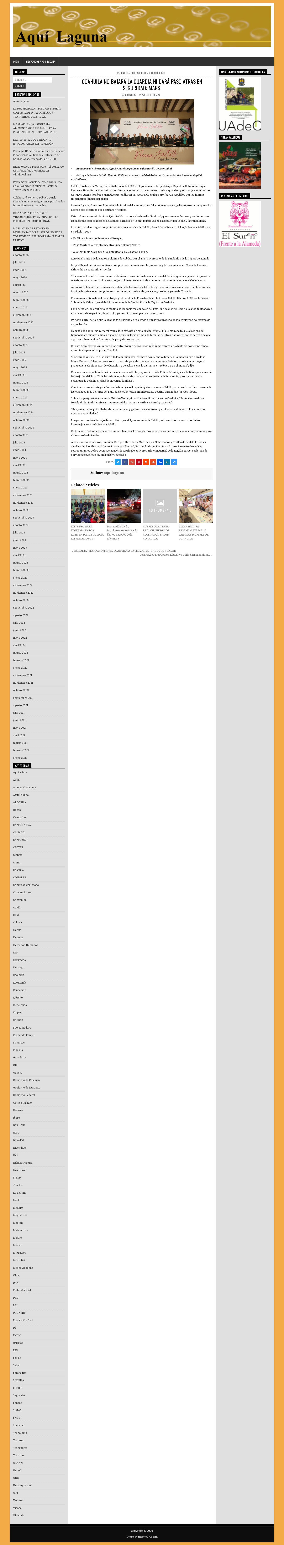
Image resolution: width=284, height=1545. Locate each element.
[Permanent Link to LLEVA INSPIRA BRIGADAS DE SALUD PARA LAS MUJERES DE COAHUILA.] (196, 506)
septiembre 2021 (23, 697)
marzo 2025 (20, 382)
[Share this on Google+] (132, 462)
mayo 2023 (20, 547)
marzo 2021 (20, 742)
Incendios (19, 1147)
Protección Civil (23, 1320)
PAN (16, 1282)
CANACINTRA (22, 825)
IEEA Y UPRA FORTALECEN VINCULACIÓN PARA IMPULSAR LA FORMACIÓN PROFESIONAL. (35, 217)
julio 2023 (19, 532)
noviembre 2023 (23, 502)
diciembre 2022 (22, 585)
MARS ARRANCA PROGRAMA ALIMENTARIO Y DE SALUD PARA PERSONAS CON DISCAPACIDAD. (34, 128)
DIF (15, 952)
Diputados (19, 960)
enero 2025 (20, 397)
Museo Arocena (23, 1267)
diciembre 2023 (22, 495)
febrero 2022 (21, 660)
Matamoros (20, 1230)
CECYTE (18, 847)
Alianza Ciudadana (24, 787)
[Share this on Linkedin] (167, 462)
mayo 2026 (20, 277)
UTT (15, 1492)
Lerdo (17, 1200)
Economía (19, 982)
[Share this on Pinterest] (139, 462)
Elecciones (20, 1005)
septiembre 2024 (23, 427)
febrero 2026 (21, 300)
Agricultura (20, 772)
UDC (16, 1478)
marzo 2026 (20, 292)
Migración (19, 1252)
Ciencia (17, 854)
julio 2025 (19, 352)
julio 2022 (19, 622)
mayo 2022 (20, 637)
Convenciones (22, 892)
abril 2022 (19, 645)
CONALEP (19, 877)
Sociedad (18, 1425)
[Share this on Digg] (160, 462)
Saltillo (17, 1357)
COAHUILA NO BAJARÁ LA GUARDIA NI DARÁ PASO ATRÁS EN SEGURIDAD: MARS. (142, 84)
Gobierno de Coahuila (142, 73)
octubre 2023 (21, 510)
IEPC (16, 1132)
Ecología (18, 975)
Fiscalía (18, 1050)
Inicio (16, 61)
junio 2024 (19, 450)
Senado (17, 1402)
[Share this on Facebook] (125, 462)
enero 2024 (20, 487)
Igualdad (18, 1140)
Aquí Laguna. (21, 101)
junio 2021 (19, 720)
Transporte (20, 1447)
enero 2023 (20, 577)
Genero (17, 1072)
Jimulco (18, 1185)
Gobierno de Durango (26, 1087)
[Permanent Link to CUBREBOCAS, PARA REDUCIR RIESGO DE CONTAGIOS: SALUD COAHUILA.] (160, 506)
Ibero (16, 1117)
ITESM (17, 1177)
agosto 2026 (21, 255)
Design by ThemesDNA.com (142, 1536)
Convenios (20, 900)
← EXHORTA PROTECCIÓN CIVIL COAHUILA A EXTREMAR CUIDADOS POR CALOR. (123, 550)
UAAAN (18, 1463)
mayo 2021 (19, 727)
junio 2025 (19, 360)
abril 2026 (19, 285)
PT (14, 1327)
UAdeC (17, 1470)
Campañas (19, 817)
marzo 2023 (20, 562)
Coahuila (125, 73)
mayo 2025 (20, 367)
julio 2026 (19, 262)
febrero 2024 (21, 480)
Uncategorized (22, 1485)
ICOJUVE (19, 1125)
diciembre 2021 (22, 675)
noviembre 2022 (23, 592)
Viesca (17, 1508)
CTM (16, 915)
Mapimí (18, 1222)
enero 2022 (20, 667)
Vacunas (18, 1500)
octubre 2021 (21, 690)
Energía (18, 1020)
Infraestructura (22, 1162)
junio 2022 (19, 630)
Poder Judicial (22, 1290)
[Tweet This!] (118, 462)
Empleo (17, 1012)
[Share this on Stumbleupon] (153, 462)
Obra (16, 1275)
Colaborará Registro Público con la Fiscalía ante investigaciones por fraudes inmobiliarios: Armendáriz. (39, 201)
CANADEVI (20, 840)
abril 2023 (19, 555)
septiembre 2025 (23, 337)
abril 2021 (19, 735)
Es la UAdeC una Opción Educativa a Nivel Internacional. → (176, 554)
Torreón (18, 1440)
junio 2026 (19, 270)
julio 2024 (19, 442)
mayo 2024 (20, 457)
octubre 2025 (21, 330)
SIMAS (17, 1410)
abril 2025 (19, 375)
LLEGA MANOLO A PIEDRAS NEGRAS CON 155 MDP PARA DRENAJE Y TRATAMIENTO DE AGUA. (37, 112)
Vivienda (18, 1515)
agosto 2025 (20, 345)
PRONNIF (19, 1312)
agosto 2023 (20, 525)
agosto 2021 (20, 705)
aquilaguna (130, 95)
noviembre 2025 (23, 322)
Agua (16, 779)
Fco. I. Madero (22, 1027)
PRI (15, 1305)
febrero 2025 (21, 390)
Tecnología (20, 1433)
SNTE (16, 1417)
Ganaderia (19, 1057)
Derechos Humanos (25, 945)
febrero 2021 (21, 750)
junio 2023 (19, 540)
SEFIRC (17, 1388)
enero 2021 (20, 757)
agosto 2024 (20, 435)
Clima (16, 862)
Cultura (17, 922)
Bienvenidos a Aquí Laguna (40, 61)
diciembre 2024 (22, 405)
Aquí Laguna (21, 795)
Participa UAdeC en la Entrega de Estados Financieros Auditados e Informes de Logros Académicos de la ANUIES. (38, 155)
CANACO (19, 832)
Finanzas (19, 1042)
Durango (18, 967)
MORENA (19, 1260)
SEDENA (18, 1380)
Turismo (18, 1455)
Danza (17, 930)
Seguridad (159, 73)
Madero (18, 1207)
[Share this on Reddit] (146, 462)
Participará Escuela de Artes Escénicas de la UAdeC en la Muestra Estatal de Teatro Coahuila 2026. (37, 186)
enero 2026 (20, 307)
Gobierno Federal (24, 1095)
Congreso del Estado (26, 885)
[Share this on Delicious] (174, 462)
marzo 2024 (20, 472)
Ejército (18, 997)
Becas (17, 809)
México (17, 1245)
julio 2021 (19, 712)
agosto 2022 (20, 615)
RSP (15, 1350)
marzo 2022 (20, 652)
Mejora (17, 1237)
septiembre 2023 (23, 517)
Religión (18, 1343)
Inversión (19, 1170)
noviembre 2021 (23, 682)
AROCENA (19, 802)
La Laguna (19, 1192)
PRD (16, 1297)
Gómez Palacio (22, 1102)
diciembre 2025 (22, 315)
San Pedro (19, 1372)
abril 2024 (19, 465)
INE (15, 1155)
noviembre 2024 (23, 412)
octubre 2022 (21, 600)
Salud (16, 1365)
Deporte (18, 937)
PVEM (17, 1335)
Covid (16, 907)
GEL (15, 1065)
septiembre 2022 (23, 607)
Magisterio (20, 1215)
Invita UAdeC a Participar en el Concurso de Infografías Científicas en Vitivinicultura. (38, 170)
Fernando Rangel (24, 1035)
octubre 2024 (21, 420)
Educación (19, 990)
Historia (18, 1110)
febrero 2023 (21, 570)
